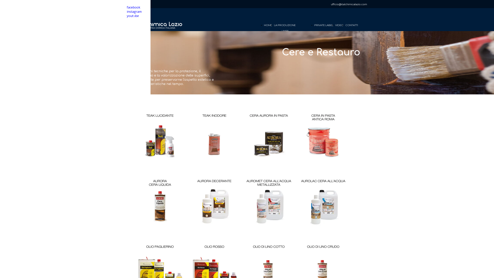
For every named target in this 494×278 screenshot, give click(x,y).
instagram (134, 11)
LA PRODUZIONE (285, 25)
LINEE (285, 30)
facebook (133, 7)
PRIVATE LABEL (323, 25)
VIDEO (339, 25)
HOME (268, 25)
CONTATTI (351, 25)
